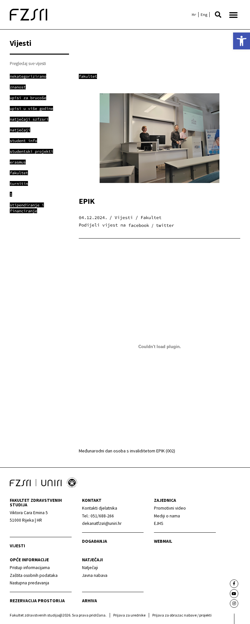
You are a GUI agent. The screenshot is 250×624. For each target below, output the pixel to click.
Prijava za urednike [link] (129, 615)
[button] (218, 14)
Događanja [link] (94, 541)
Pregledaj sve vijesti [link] (28, 63)
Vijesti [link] (17, 546)
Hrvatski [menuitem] (194, 14)
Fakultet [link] (88, 76)
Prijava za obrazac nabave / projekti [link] (182, 615)
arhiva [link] (89, 601)
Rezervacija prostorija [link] (37, 601)
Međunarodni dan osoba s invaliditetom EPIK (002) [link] (127, 451)
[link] (241, 40)
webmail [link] (163, 541)
